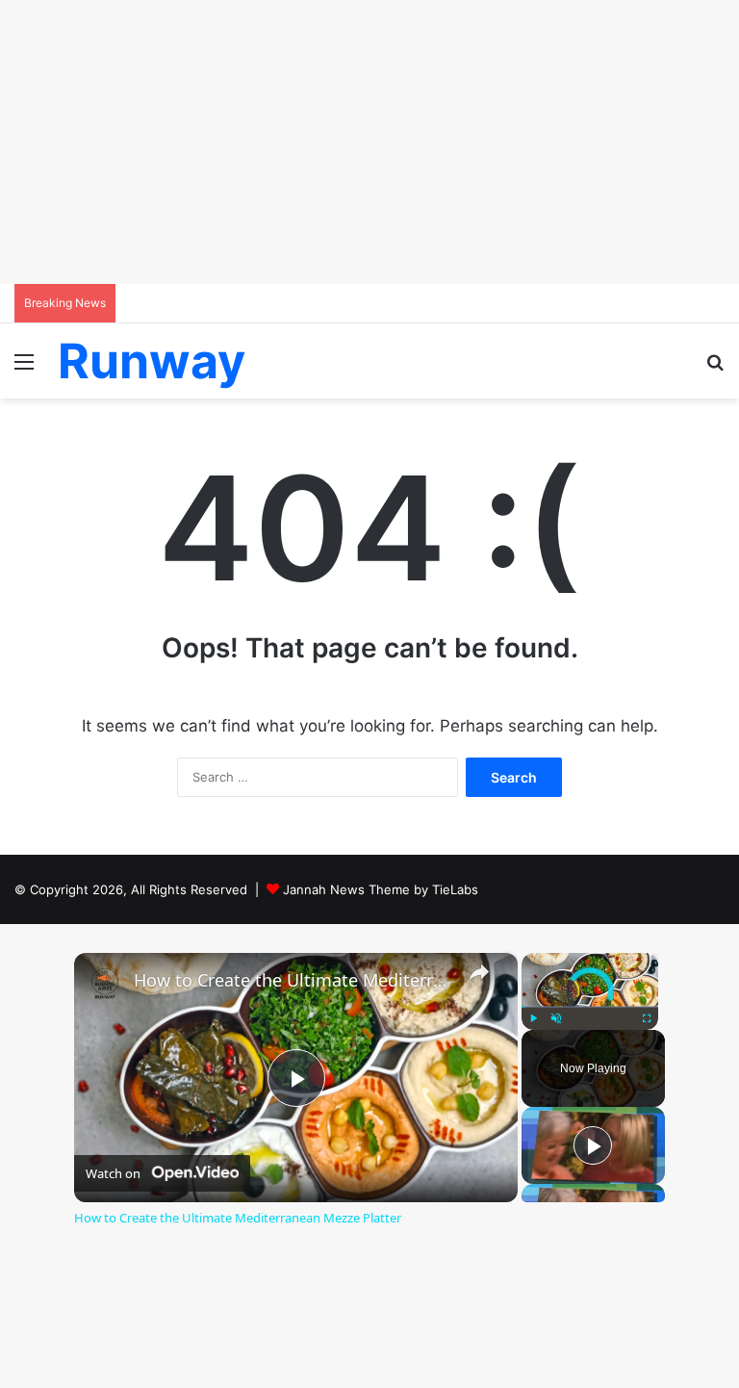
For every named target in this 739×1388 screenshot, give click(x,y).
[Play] (533, 1018)
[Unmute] (556, 1018)
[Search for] (715, 368)
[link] (105, 983)
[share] (479, 971)
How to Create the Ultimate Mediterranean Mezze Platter (293, 980)
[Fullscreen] (646, 1018)
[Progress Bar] (590, 1007)
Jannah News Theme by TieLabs (380, 889)
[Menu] (24, 368)
